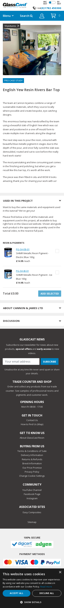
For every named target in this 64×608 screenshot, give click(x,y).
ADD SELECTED (50, 293)
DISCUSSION (11, 321)
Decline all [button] (46, 593)
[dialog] (32, 588)
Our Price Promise (32, 467)
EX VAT (59, 3)
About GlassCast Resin (32, 437)
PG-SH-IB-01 (22, 271)
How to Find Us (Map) (32, 424)
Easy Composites (32, 512)
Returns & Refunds (32, 459)
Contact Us (32, 420)
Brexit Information (32, 463)
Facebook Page (32, 494)
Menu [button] (7, 16)
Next (57, 45)
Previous (6, 45)
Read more (46, 586)
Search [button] (25, 16)
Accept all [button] (16, 593)
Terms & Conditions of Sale (32, 451)
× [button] (60, 572)
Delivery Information (32, 455)
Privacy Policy (32, 471)
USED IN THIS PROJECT (18, 200)
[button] (42, 16)
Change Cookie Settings (32, 475)
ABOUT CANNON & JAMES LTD (23, 308)
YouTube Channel (32, 490)
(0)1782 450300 (51, 8)
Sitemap (32, 522)
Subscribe (49, 361)
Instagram (32, 498)
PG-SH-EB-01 (23, 249)
